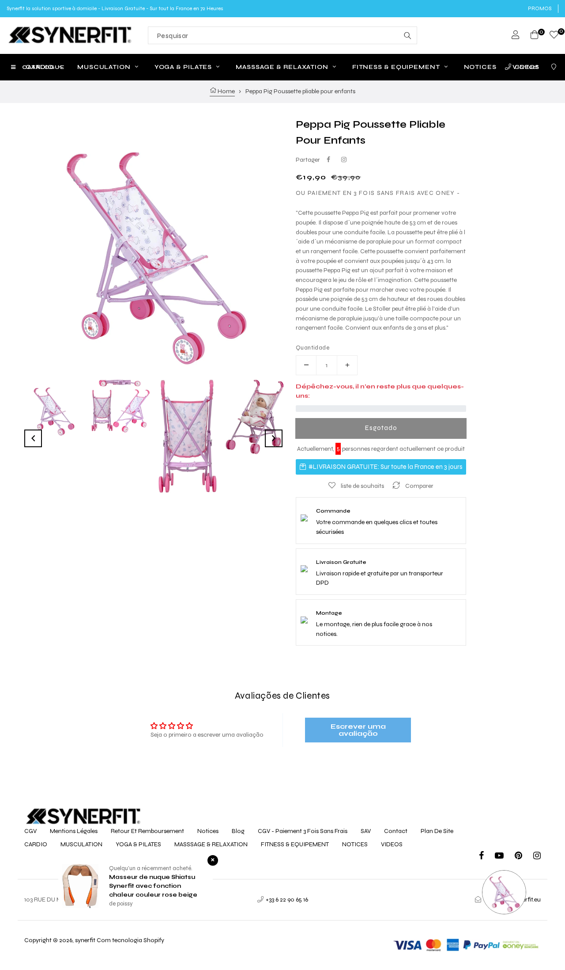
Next (273, 438)
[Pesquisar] (407, 35)
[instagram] (537, 856)
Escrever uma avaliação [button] (358, 730)
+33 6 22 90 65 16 (287, 899)
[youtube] (505, 856)
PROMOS (539, 8)
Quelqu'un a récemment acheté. (150, 868)
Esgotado (381, 428)
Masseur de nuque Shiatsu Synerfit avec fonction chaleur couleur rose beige (153, 886)
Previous (33, 438)
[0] (554, 36)
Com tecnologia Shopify (130, 940)
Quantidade (312, 347)
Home (225, 91)
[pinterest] (524, 856)
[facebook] (487, 856)
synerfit (85, 940)
